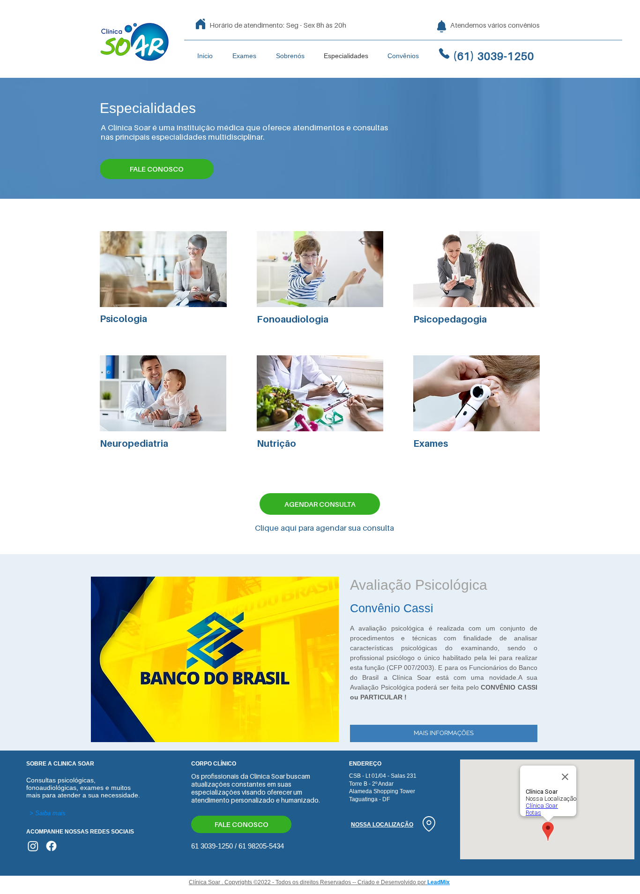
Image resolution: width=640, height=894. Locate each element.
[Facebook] (51, 846)
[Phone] (444, 53)
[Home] (200, 24)
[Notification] (441, 26)
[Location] (429, 824)
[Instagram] (33, 846)
